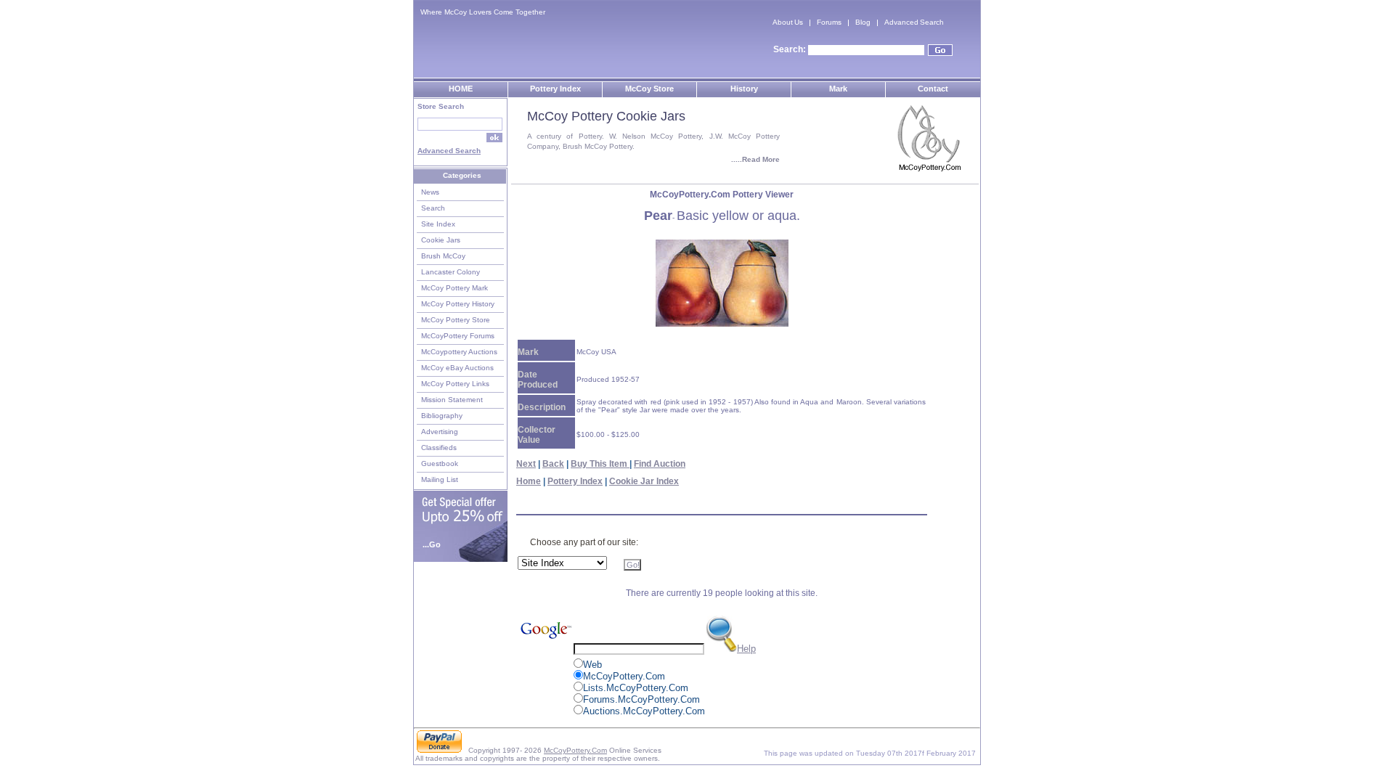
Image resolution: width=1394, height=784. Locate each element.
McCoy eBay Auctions (457, 368)
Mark (838, 88)
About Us (788, 22)
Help (746, 648)
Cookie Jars (440, 240)
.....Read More (755, 159)
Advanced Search (914, 22)
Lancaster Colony (450, 272)
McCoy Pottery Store (455, 320)
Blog (863, 22)
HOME (461, 88)
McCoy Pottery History (457, 304)
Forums (829, 22)
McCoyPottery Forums (457, 336)
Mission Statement (452, 400)
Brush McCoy (443, 256)
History (744, 88)
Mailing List (439, 479)
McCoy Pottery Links (455, 384)
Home (528, 481)
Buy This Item (600, 464)
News (430, 192)
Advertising (439, 432)
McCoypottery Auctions (459, 352)
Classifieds (439, 448)
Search (433, 208)
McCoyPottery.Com (575, 750)
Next (526, 464)
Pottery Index (555, 88)
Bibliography (441, 416)
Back (553, 464)
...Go (432, 544)
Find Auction (659, 464)
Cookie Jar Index (644, 481)
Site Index (438, 224)
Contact (933, 88)
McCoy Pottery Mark (454, 288)
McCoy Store (649, 88)
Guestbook (439, 463)
